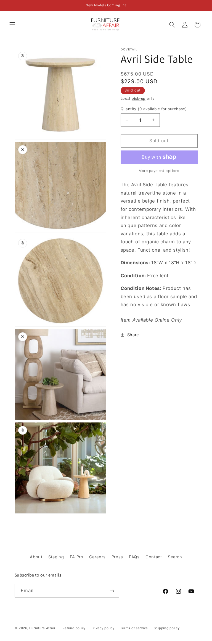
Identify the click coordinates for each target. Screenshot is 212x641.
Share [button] (133, 334)
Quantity (154, 109)
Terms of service (134, 628)
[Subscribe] (112, 590)
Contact (153, 556)
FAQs (134, 556)
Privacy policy (103, 628)
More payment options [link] (159, 171)
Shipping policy (167, 628)
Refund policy (74, 628)
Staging (56, 556)
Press (117, 556)
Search (175, 556)
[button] (12, 24)
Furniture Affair (42, 628)
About (36, 556)
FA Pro (76, 556)
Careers (97, 556)
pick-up (138, 98)
